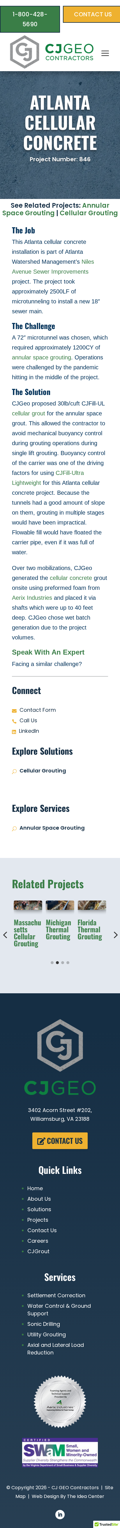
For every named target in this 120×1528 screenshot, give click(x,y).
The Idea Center (85, 1496)
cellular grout (28, 413)
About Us (39, 1198)
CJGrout (38, 1251)
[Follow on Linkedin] (60, 1514)
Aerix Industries (32, 598)
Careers (37, 1240)
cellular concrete (71, 578)
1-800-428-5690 (30, 19)
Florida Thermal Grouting (90, 929)
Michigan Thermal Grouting (58, 929)
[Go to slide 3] (62, 962)
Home (35, 1188)
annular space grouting (41, 357)
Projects (37, 1219)
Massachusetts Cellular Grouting (27, 933)
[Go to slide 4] (67, 962)
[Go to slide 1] (52, 962)
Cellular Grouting (89, 213)
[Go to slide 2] (57, 962)
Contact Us (65, 1140)
